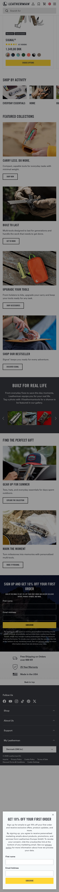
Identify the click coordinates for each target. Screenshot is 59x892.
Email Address (12, 868)
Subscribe (29, 881)
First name (10, 856)
